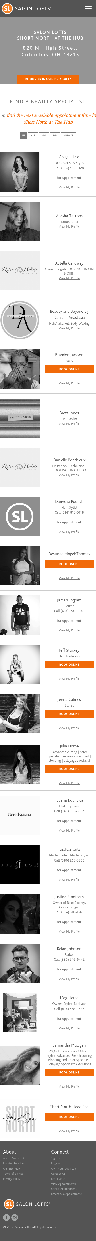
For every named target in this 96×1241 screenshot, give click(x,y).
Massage (68, 135)
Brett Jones (69, 413)
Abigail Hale (69, 157)
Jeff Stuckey (69, 650)
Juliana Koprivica (69, 800)
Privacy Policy (11, 1178)
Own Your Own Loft (63, 1168)
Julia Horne (69, 746)
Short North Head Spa (69, 1107)
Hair (33, 135)
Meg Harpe (69, 998)
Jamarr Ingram (69, 600)
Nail (44, 135)
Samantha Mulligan (69, 1045)
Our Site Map (11, 1168)
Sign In (55, 1158)
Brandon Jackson (69, 355)
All (23, 135)
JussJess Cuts (69, 849)
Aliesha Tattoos (69, 216)
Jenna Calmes (69, 699)
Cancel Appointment (64, 1188)
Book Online (69, 369)
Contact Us (58, 1173)
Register (56, 1163)
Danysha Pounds (69, 501)
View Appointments (63, 1184)
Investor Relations (14, 1163)
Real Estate (58, 1178)
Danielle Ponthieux (69, 460)
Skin (55, 135)
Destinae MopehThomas (69, 554)
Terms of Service (13, 1173)
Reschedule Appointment (66, 1194)
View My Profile (69, 187)
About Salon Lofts (14, 1158)
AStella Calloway (69, 263)
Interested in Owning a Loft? (48, 79)
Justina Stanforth (69, 897)
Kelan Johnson (69, 949)
